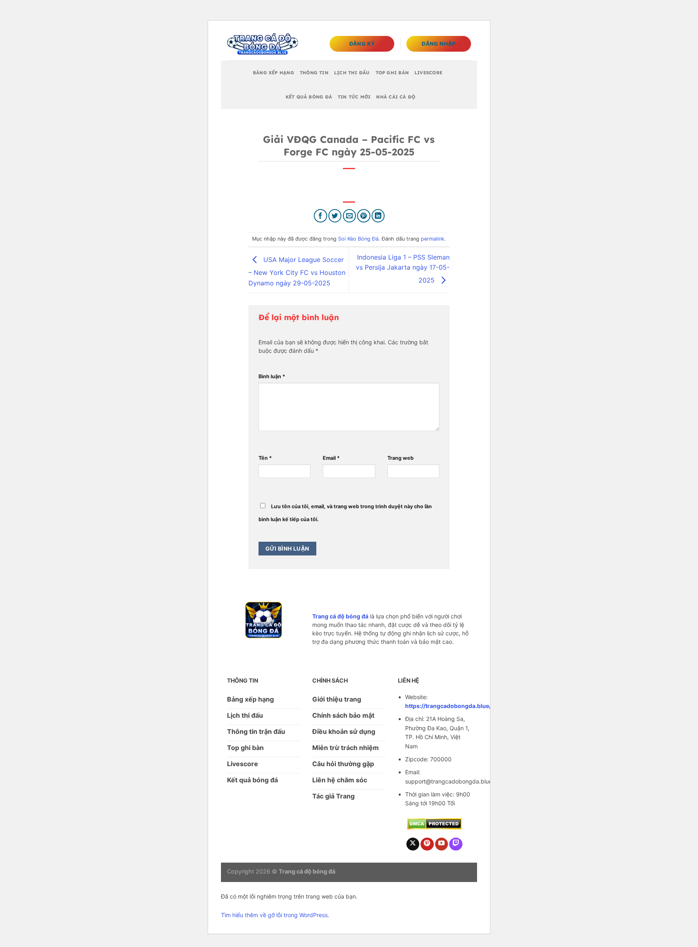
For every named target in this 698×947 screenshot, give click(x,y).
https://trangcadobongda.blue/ (448, 705)
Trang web (400, 458)
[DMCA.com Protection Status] (434, 823)
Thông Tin (314, 72)
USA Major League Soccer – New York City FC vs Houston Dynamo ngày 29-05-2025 (296, 271)
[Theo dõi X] (413, 844)
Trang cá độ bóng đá (340, 616)
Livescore (428, 72)
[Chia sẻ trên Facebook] (320, 215)
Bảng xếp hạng (273, 72)
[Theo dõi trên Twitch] (456, 844)
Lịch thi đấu (352, 72)
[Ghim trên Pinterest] (363, 215)
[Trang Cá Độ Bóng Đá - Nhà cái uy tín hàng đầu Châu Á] (262, 43)
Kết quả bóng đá (309, 97)
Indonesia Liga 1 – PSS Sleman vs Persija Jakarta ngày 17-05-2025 (403, 268)
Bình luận (272, 376)
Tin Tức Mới (354, 97)
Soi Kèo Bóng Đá (358, 239)
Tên (265, 458)
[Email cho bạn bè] (349, 215)
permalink (432, 239)
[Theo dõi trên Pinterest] (427, 844)
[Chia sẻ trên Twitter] (335, 215)
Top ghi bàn (392, 72)
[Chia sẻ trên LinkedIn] (378, 215)
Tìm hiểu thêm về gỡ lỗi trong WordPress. (275, 914)
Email (331, 458)
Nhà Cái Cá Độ (395, 97)
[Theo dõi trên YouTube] (441, 844)
